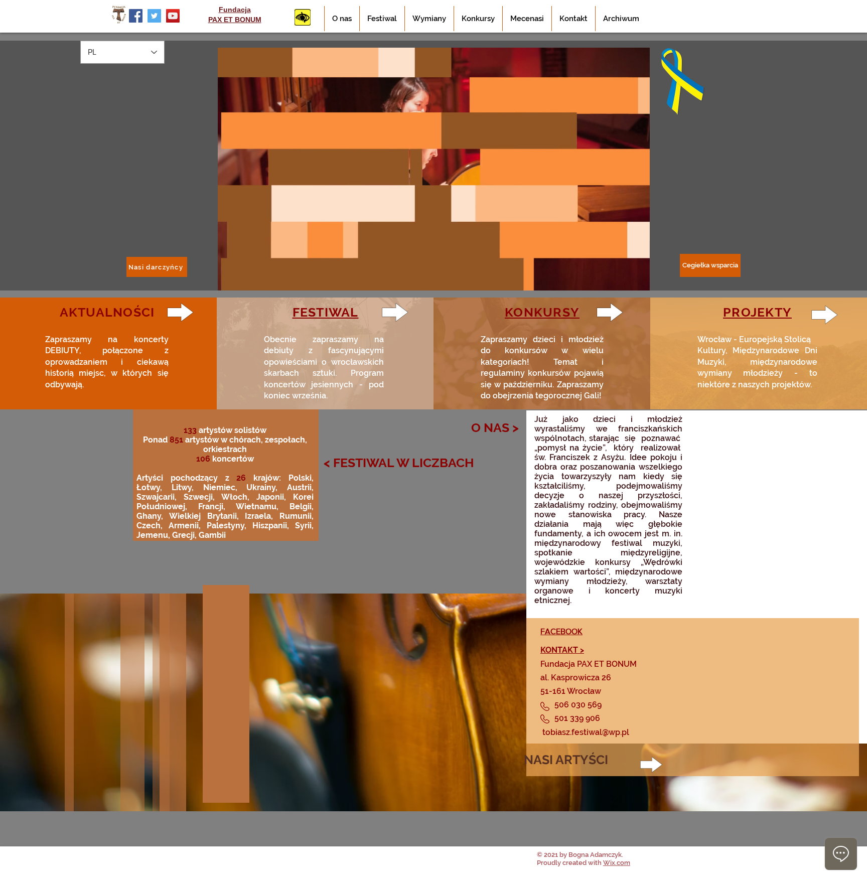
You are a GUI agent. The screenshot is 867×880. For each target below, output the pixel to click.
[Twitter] (154, 16)
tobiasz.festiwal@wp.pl (585, 732)
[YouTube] (173, 16)
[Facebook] (135, 16)
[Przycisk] (303, 17)
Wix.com (616, 862)
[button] (637, 279)
